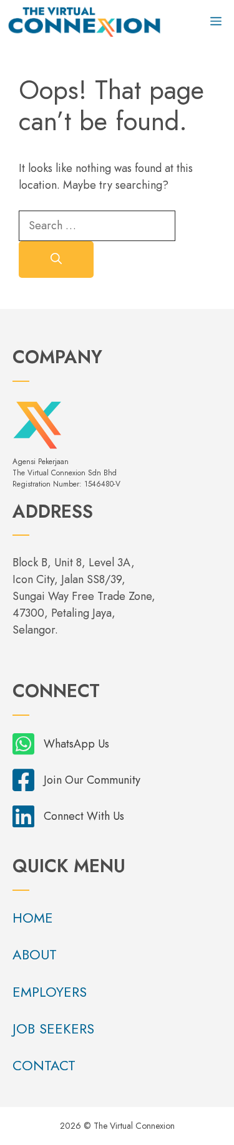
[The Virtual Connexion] (84, 22)
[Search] (56, 259)
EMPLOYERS (49, 992)
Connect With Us (84, 816)
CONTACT (44, 1065)
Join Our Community (92, 780)
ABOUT (34, 954)
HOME (32, 918)
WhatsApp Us (76, 744)
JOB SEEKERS (53, 1028)
